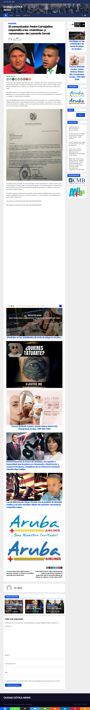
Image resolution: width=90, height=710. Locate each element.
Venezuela (12, 23)
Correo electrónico (10, 663)
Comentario (8, 626)
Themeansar (29, 704)
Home (11, 15)
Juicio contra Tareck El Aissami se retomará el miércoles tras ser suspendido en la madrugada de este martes (77, 152)
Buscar (70, 110)
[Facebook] (7, 79)
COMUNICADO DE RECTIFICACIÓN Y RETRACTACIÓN (74, 128)
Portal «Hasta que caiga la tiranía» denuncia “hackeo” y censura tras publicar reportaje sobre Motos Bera (20, 573)
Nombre (7, 655)
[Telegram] (16, 79)
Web (6, 672)
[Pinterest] (27, 79)
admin (17, 38)
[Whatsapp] (10, 79)
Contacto (26, 15)
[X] (13, 79)
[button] (82, 15)
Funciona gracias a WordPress (10, 704)
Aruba (18, 15)
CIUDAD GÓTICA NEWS (17, 697)
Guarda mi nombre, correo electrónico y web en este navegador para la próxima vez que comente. (33, 681)
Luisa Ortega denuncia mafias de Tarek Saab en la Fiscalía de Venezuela (77, 143)
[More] (29, 79)
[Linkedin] (24, 79)
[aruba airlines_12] (34, 538)
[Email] (18, 79)
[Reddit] (21, 79)
